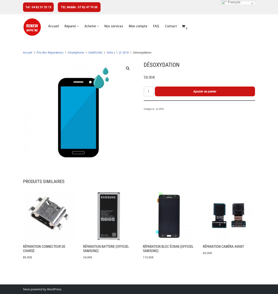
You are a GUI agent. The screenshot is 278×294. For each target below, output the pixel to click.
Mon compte (138, 26)
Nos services (113, 26)
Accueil (53, 26)
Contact (171, 26)
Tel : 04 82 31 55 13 (38, 7)
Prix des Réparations (49, 52)
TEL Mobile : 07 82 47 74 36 (79, 7)
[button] (78, 26)
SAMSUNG (95, 52)
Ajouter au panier (204, 91)
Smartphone (76, 52)
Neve (26, 289)
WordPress (54, 289)
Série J (111, 52)
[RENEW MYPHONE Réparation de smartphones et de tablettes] (32, 27)
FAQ (156, 26)
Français (233, 2)
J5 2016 (124, 52)
